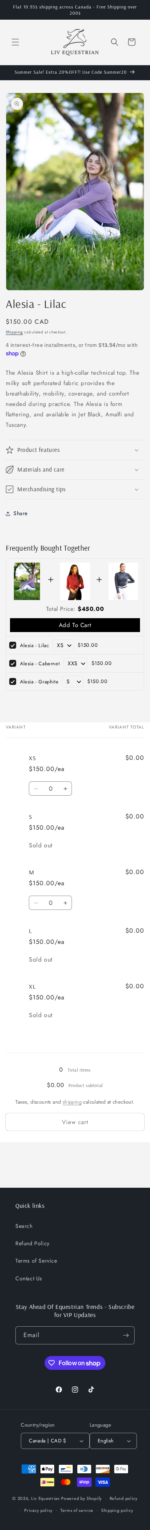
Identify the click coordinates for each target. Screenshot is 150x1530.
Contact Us (28, 1278)
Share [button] (20, 513)
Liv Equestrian (45, 1498)
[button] (15, 42)
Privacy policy (38, 1510)
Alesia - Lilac (34, 645)
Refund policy (124, 1498)
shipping (72, 1102)
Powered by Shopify (81, 1498)
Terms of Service (36, 1261)
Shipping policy (117, 1510)
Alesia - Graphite (39, 681)
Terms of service (76, 1510)
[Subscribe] (125, 1335)
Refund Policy (32, 1243)
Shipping (14, 332)
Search (24, 1226)
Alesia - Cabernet (40, 663)
